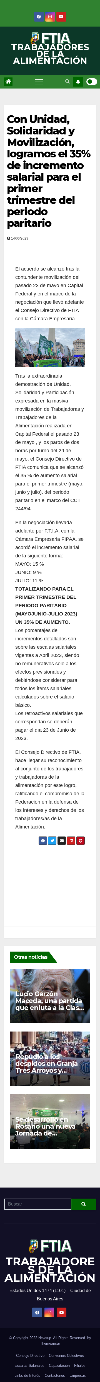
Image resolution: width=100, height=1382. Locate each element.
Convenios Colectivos (66, 1356)
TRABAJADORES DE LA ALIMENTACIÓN (50, 54)
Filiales (80, 1365)
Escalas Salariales (29, 1365)
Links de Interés (27, 1375)
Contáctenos (55, 1375)
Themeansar (50, 1343)
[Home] (8, 81)
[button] (67, 81)
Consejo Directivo (30, 1356)
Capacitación (59, 1365)
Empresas (77, 1375)
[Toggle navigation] (38, 81)
